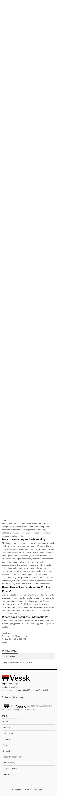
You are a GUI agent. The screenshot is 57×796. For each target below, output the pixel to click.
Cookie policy (9, 656)
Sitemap (6, 774)
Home (5, 722)
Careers (6, 739)
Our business (9, 733)
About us (7, 727)
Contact (6, 751)
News (5, 745)
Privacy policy (9, 650)
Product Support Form (13, 757)
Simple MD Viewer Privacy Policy (17, 662)
